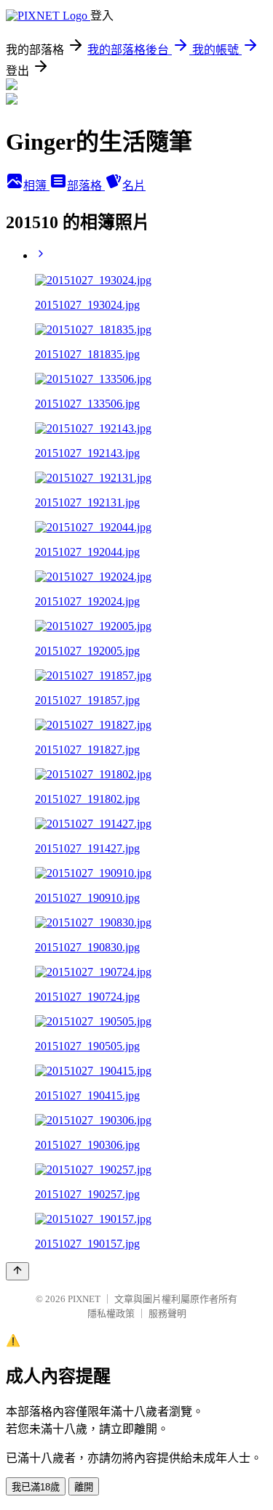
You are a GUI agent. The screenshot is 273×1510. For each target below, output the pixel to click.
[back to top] (17, 1271)
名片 (134, 185)
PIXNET (84, 1298)
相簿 (36, 185)
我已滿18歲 (36, 1487)
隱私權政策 (111, 1313)
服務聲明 (167, 1313)
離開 (83, 1487)
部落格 (86, 185)
